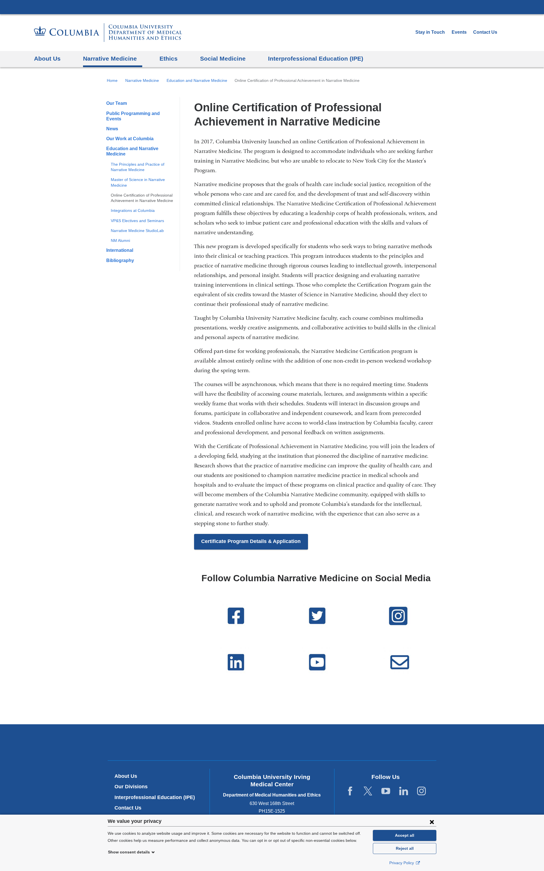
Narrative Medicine (142, 80)
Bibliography (120, 260)
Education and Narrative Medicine (197, 80)
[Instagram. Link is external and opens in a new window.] (421, 791)
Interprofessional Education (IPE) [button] (315, 58)
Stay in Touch (430, 32)
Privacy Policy (402, 863)
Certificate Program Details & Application (251, 541)
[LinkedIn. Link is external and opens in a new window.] (403, 791)
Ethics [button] (169, 58)
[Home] (108, 32)
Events (459, 32)
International (119, 250)
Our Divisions (131, 786)
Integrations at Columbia (133, 210)
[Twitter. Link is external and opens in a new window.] (368, 791)
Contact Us (485, 32)
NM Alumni (120, 240)
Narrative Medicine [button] (110, 58)
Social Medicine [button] (223, 58)
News (112, 128)
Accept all (404, 835)
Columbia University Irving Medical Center (272, 6)
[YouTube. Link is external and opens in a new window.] (385, 791)
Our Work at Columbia (130, 138)
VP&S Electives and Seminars (137, 220)
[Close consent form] (431, 821)
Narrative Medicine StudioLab (137, 230)
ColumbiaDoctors (353, 742)
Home (112, 80)
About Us (125, 776)
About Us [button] (47, 58)
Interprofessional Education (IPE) (154, 797)
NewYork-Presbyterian (272, 743)
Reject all (405, 848)
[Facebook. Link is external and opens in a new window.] (350, 791)
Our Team (116, 103)
